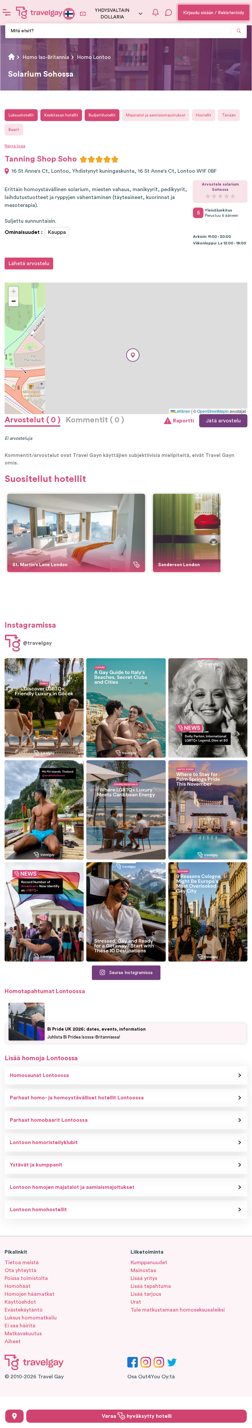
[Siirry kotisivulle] (39, 12)
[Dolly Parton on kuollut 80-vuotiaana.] (207, 708)
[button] (133, 355)
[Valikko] (6, 12)
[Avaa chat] (169, 12)
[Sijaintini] (14, 1416)
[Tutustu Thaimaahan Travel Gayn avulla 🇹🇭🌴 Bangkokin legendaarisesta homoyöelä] (44, 810)
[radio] (83, 159)
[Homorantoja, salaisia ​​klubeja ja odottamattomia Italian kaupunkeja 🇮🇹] (125, 708)
